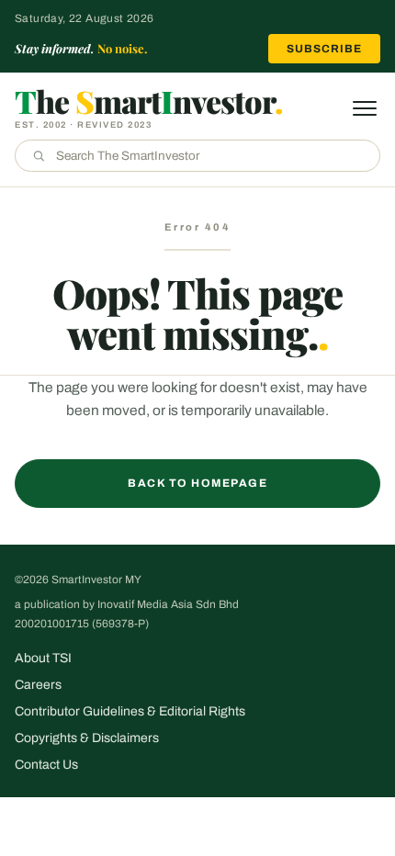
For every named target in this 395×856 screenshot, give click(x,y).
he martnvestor (149, 101)
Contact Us (46, 765)
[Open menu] (364, 108)
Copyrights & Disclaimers (87, 738)
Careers (38, 685)
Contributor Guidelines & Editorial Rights (130, 711)
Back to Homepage (197, 483)
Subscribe (324, 48)
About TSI (43, 658)
